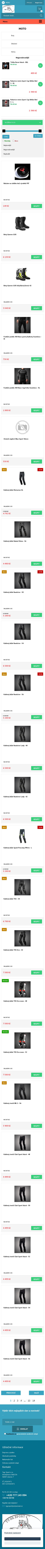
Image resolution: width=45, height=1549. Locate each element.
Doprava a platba (8, 1452)
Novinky (7, 141)
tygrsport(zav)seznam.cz (14, 1506)
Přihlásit (29, 2)
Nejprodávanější (9, 150)
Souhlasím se (22, 1434)
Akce (16, 141)
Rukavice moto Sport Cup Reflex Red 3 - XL (23, 82)
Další (36, 1393)
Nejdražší (7, 154)
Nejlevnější (7, 145)
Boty (12, 36)
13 (29, 1400)
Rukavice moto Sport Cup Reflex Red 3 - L (23, 101)
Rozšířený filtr (10, 122)
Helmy (13, 52)
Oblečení (14, 44)
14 (34, 1400)
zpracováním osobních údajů (27, 1434)
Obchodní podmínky (9, 1456)
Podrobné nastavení (12, 1533)
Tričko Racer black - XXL (19, 62)
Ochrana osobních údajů (10, 1463)
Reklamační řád (7, 1459)
